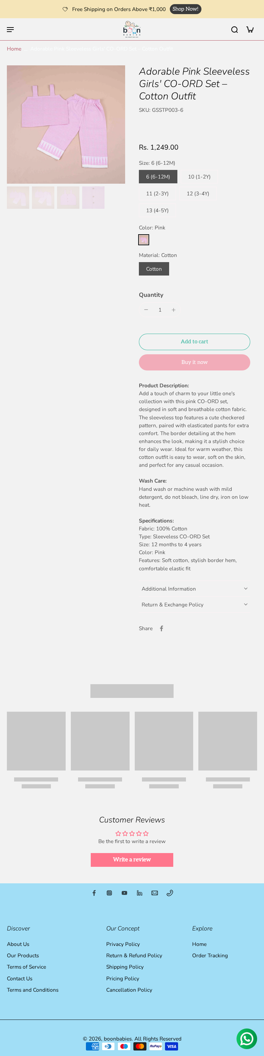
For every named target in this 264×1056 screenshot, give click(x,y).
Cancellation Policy (129, 989)
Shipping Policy (125, 967)
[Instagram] (109, 893)
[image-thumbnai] (18, 197)
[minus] (146, 309)
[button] (194, 342)
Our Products (23, 955)
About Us (18, 944)
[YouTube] (124, 893)
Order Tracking (210, 955)
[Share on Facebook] (161, 628)
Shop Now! (186, 9)
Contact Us (19, 978)
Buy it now (195, 362)
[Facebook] (94, 893)
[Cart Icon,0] (249, 29)
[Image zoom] (66, 124)
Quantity (151, 295)
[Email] (154, 893)
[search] (234, 29)
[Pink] (143, 240)
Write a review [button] (132, 859)
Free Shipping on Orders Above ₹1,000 (119, 9)
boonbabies (118, 1038)
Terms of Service (26, 967)
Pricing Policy (122, 978)
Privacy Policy (123, 944)
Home (14, 48)
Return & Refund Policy (134, 955)
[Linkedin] (139, 893)
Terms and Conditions (32, 989)
